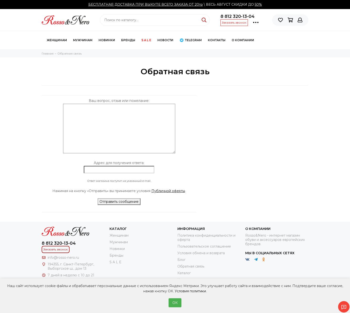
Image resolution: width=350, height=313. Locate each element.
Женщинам (57, 40)
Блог (181, 260)
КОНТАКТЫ (216, 40)
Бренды (128, 40)
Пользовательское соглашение (204, 246)
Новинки (107, 40)
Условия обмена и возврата (201, 253)
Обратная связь (190, 266)
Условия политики (190, 291)
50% (258, 4)
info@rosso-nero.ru (63, 257)
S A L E (146, 40)
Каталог (184, 273)
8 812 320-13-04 (237, 16)
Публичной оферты (168, 191)
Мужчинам (82, 40)
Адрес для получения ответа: (119, 163)
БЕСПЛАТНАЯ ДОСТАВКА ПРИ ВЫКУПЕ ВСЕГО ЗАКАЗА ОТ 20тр (145, 4)
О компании (243, 40)
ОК (175, 303)
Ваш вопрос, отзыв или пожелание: (119, 101)
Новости (165, 40)
